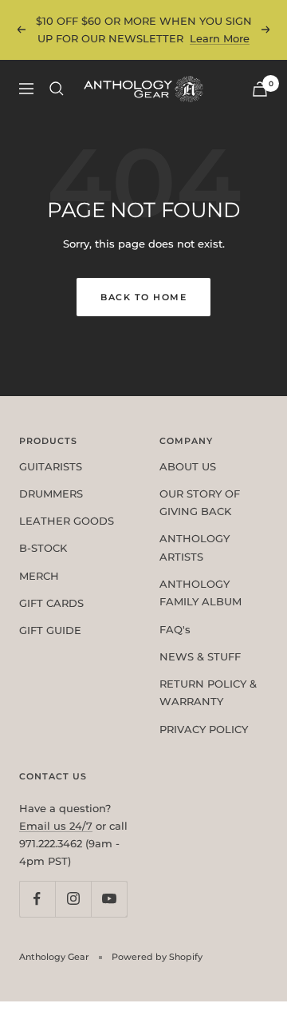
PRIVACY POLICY (203, 729)
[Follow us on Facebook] (37, 899)
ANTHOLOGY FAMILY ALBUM (200, 592)
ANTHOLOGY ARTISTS (194, 547)
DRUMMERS (51, 493)
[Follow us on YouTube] (109, 899)
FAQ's (175, 629)
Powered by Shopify (157, 956)
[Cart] (260, 89)
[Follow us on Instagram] (73, 899)
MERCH (39, 575)
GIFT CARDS (51, 603)
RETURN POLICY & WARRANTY (208, 692)
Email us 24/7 (55, 825)
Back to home (143, 297)
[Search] (56, 88)
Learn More (220, 38)
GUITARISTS (50, 466)
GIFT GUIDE (50, 630)
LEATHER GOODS (66, 520)
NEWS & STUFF (200, 656)
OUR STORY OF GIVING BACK (199, 502)
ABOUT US (187, 466)
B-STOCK (43, 547)
